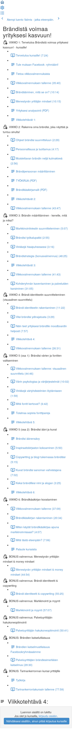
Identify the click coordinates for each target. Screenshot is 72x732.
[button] (2, 3)
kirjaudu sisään (48, 716)
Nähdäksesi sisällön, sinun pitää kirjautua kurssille (36, 721)
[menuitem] (2, 9)
